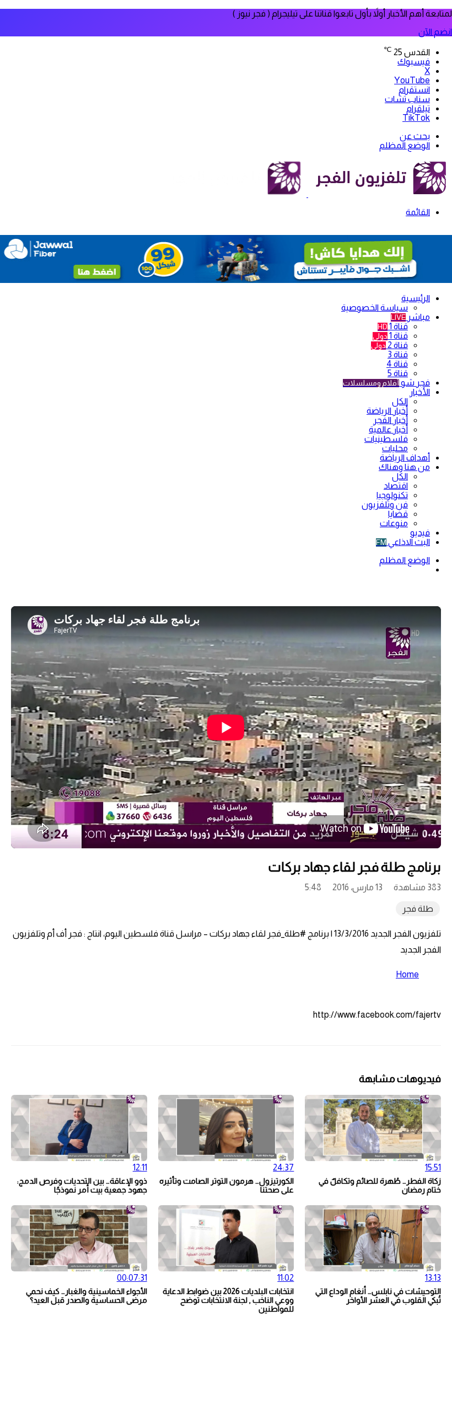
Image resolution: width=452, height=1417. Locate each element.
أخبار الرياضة (387, 410)
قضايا (398, 513)
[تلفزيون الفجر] (307, 194)
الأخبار (420, 392)
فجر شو (386, 382)
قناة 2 (389, 345)
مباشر (410, 317)
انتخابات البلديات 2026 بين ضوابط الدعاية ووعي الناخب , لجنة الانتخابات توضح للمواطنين (228, 1300)
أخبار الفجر (390, 420)
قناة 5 (398, 373)
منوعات (394, 523)
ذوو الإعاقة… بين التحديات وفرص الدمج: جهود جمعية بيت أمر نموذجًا (82, 1185)
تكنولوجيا (392, 495)
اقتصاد (396, 485)
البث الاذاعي (403, 542)
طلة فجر (417, 908)
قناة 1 (393, 326)
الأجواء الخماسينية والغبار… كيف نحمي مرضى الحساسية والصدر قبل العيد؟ (86, 1295)
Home (407, 974)
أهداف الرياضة (405, 457)
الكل (400, 401)
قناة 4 (397, 363)
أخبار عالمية (388, 429)
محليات (395, 448)
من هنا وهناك (404, 467)
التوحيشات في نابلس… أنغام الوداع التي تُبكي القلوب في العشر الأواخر (378, 1295)
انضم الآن (435, 31)
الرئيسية (415, 298)
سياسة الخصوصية (374, 307)
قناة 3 (398, 354)
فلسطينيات (386, 438)
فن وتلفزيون (385, 504)
